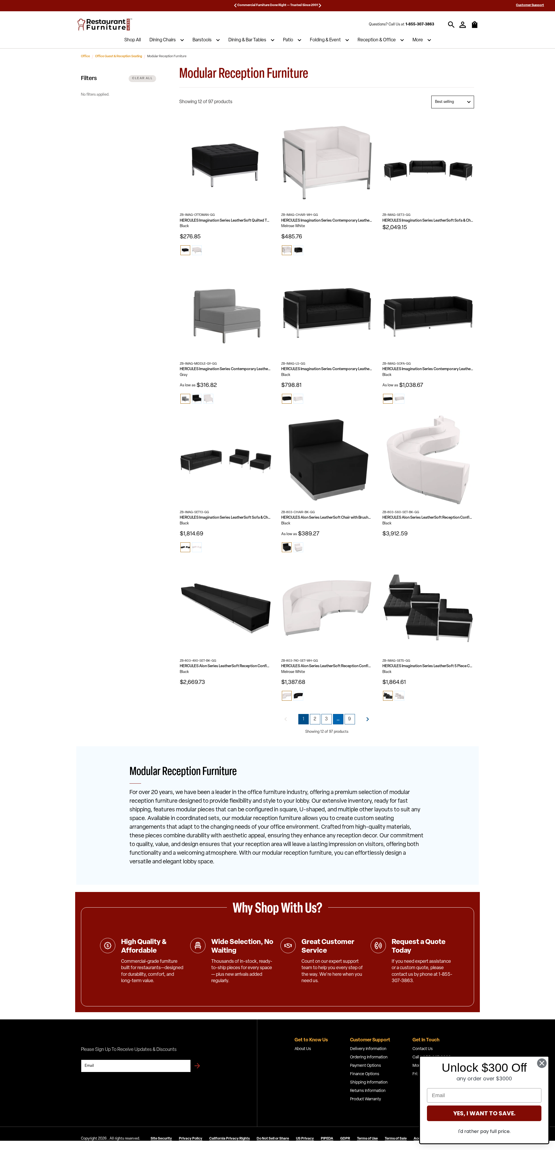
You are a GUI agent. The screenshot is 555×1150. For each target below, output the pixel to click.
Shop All (132, 40)
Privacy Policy (190, 1138)
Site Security (161, 1138)
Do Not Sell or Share (273, 1138)
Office (85, 56)
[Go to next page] (367, 719)
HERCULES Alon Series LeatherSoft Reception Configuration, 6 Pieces (225, 666)
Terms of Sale (396, 1138)
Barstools (202, 40)
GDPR (345, 1138)
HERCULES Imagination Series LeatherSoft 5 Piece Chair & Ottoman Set (428, 666)
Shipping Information (369, 1082)
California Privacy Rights (229, 1138)
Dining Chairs (162, 40)
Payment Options (365, 1066)
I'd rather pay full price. (484, 1131)
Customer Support (530, 5)
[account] (462, 24)
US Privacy (305, 1138)
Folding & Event (325, 40)
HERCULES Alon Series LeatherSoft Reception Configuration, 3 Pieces (327, 666)
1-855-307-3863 (420, 24)
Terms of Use (367, 1138)
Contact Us (422, 1049)
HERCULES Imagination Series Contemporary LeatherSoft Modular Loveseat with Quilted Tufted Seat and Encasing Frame (327, 369)
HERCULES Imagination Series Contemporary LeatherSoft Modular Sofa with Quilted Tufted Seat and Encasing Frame (428, 369)
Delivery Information (368, 1049)
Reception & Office (377, 40)
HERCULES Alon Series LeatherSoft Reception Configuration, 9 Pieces (428, 518)
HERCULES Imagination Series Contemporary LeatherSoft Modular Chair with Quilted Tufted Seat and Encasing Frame (327, 220)
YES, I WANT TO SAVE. (484, 1113)
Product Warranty (365, 1099)
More (417, 40)
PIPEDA (327, 1138)
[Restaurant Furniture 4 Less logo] (105, 24)
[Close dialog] (542, 1063)
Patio (288, 40)
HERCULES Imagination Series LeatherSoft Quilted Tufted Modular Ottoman (225, 220)
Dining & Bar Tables (247, 40)
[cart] (475, 27)
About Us (303, 1049)
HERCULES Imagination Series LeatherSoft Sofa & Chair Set (428, 220)
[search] (451, 24)
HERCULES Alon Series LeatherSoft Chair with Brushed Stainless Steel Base (327, 518)
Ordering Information (369, 1057)
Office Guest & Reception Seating (118, 56)
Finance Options (364, 1074)
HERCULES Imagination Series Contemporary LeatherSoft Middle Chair (225, 369)
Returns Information (368, 1091)
